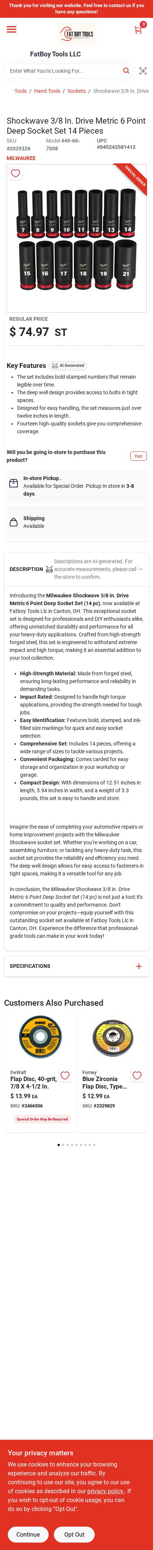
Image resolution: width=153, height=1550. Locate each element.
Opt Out (74, 1534)
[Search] (126, 70)
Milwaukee (21, 158)
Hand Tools (47, 91)
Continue (28, 1534)
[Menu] (11, 29)
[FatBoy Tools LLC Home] (76, 34)
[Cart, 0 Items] (138, 30)
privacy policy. (105, 1491)
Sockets (77, 91)
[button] (76, 569)
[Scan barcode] (143, 71)
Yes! (138, 456)
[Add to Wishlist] (15, 173)
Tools (20, 91)
